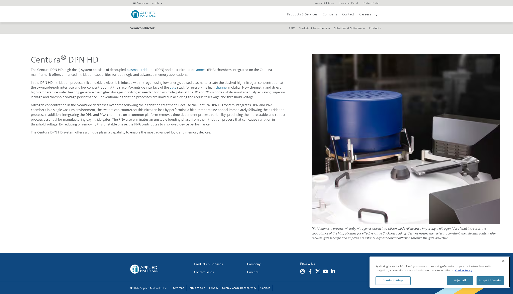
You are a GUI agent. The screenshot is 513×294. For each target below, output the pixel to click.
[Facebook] (310, 271)
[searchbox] (375, 14)
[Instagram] (303, 271)
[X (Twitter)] (318, 271)
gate (173, 87)
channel (221, 87)
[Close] (503, 261)
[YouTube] (326, 271)
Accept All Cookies (490, 280)
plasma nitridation (141, 70)
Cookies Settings (393, 280)
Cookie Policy (463, 270)
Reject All (460, 280)
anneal (201, 70)
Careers (365, 14)
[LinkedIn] (333, 271)
